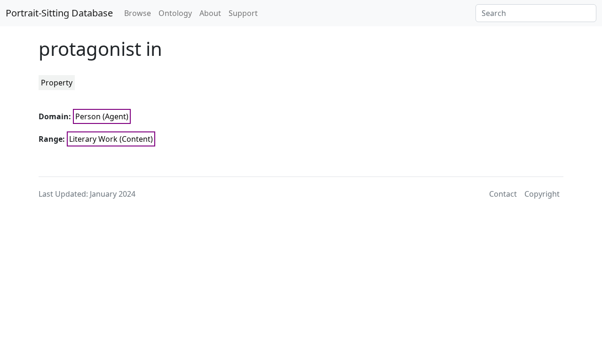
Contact (503, 194)
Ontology (175, 13)
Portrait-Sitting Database (59, 13)
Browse (137, 13)
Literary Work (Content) (111, 139)
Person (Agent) (101, 116)
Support (243, 13)
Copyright (542, 194)
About (210, 13)
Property (56, 82)
